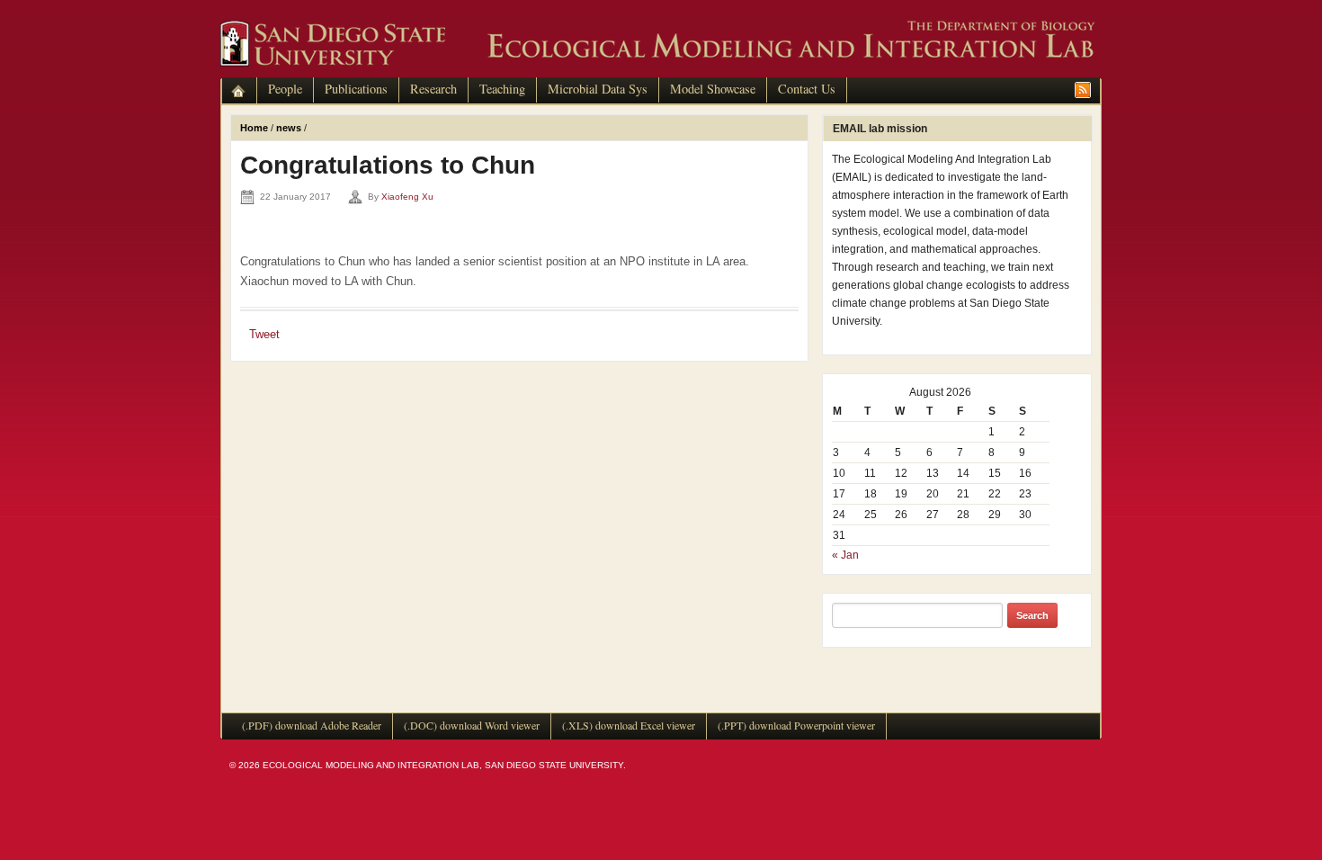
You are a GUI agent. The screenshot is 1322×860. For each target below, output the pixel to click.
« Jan (845, 555)
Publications (356, 88)
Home (254, 127)
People (285, 88)
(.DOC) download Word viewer (472, 725)
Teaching (502, 88)
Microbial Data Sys (598, 88)
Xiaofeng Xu (407, 197)
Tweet (264, 334)
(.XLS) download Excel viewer (628, 725)
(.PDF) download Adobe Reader (311, 725)
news (288, 127)
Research (433, 88)
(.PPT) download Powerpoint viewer (796, 725)
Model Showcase (712, 88)
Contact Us (806, 88)
